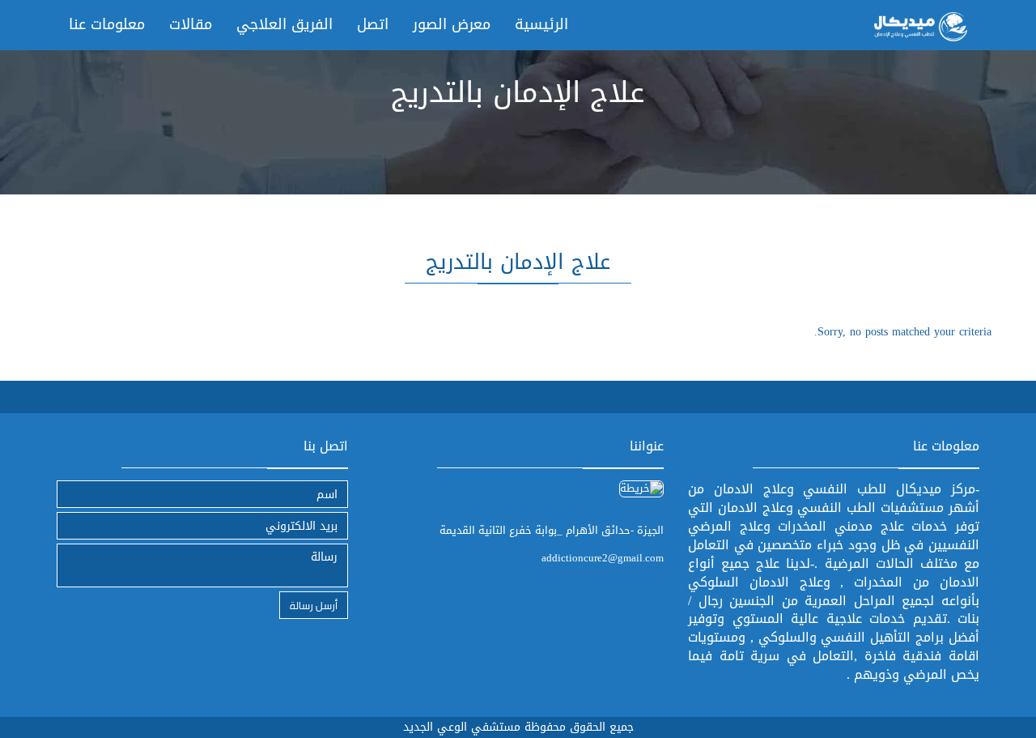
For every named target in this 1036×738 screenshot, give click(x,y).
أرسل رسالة (314, 604)
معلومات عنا (107, 24)
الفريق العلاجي (284, 24)
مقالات (190, 24)
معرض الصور (451, 24)
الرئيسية (541, 24)
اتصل (372, 24)
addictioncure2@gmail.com (602, 558)
